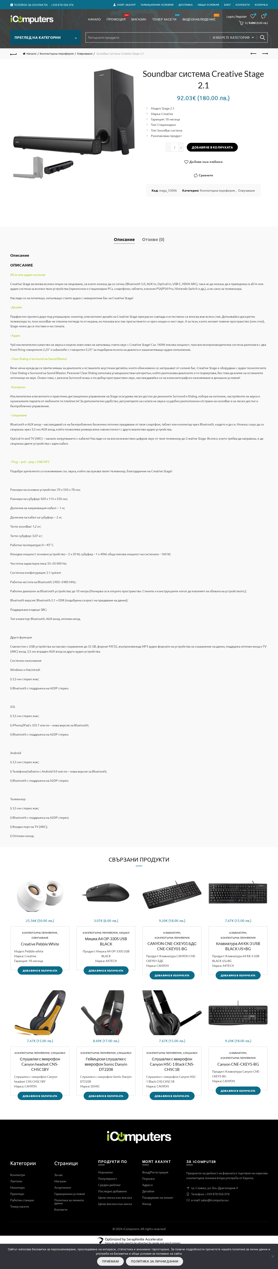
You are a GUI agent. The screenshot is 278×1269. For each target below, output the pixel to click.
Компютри (17, 1175)
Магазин (138, 19)
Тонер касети (165, 18)
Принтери (17, 1194)
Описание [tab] (124, 239)
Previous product (253, 53)
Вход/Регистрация (155, 1172)
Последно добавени (112, 1191)
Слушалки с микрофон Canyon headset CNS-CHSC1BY (40, 1064)
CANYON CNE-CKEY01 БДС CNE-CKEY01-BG (172, 946)
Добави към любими (206, 162)
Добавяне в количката (212, 147)
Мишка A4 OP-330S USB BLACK (106, 941)
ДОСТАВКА (186, 4)
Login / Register (236, 16)
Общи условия (208, 4)
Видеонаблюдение (200, 18)
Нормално (105, 1172)
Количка (261, 4)
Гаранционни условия (157, 4)
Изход (146, 1204)
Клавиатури (171, 932)
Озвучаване (85, 53)
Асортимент (62, 1187)
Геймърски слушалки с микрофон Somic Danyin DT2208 (106, 1064)
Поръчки (148, 1178)
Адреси (147, 1185)
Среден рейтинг (109, 1185)
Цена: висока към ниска (115, 1204)
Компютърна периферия (57, 53)
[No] (272, 1256)
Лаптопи (16, 1181)
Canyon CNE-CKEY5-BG (238, 1064)
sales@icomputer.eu (215, 1200)
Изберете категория (231, 37)
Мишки (124, 932)
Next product (264, 53)
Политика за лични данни (154, 1261)
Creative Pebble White (40, 944)
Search (262, 37)
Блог (227, 4)
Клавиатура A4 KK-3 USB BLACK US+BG (238, 946)
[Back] (13, 53)
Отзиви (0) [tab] (153, 239)
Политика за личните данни (69, 1201)
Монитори (17, 1187)
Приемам (110, 1261)
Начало (94, 19)
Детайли (148, 1191)
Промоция (117, 18)
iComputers (131, 1229)
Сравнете (265, 14)
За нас (58, 1175)
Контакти (243, 4)
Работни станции (22, 1200)
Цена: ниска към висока (115, 1197)
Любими (255, 14)
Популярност (107, 1178)
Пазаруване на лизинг (157, 1197)
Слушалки (58, 1053)
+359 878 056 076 (217, 1194)
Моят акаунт (126, 4)
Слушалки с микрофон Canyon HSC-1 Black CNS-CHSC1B (172, 1064)
